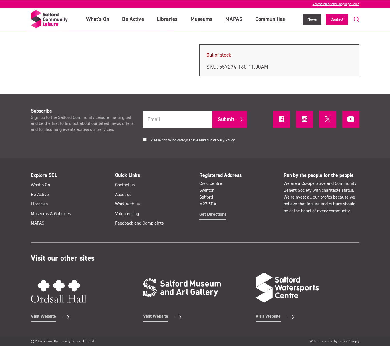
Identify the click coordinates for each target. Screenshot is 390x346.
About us (123, 194)
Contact (337, 19)
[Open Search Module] (353, 19)
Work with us (127, 204)
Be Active (133, 19)
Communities (270, 19)
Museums (201, 19)
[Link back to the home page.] (49, 19)
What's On (97, 19)
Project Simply (348, 341)
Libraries (167, 19)
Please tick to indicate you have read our (192, 140)
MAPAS (233, 19)
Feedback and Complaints (139, 223)
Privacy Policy (224, 140)
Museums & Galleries (51, 214)
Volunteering (127, 214)
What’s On (40, 185)
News (312, 19)
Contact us (125, 185)
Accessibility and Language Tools (336, 4)
